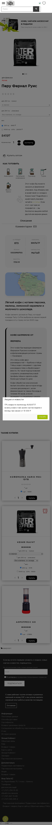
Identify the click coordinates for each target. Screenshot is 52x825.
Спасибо (42, 417)
